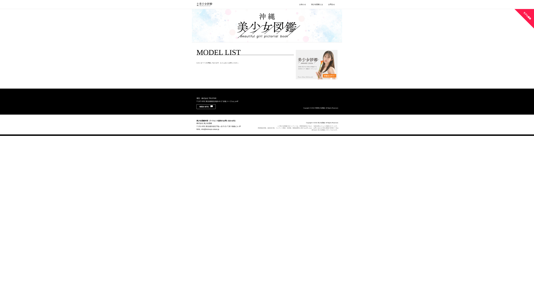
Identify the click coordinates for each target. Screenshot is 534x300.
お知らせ (302, 4)
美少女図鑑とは (317, 4)
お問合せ (331, 4)
